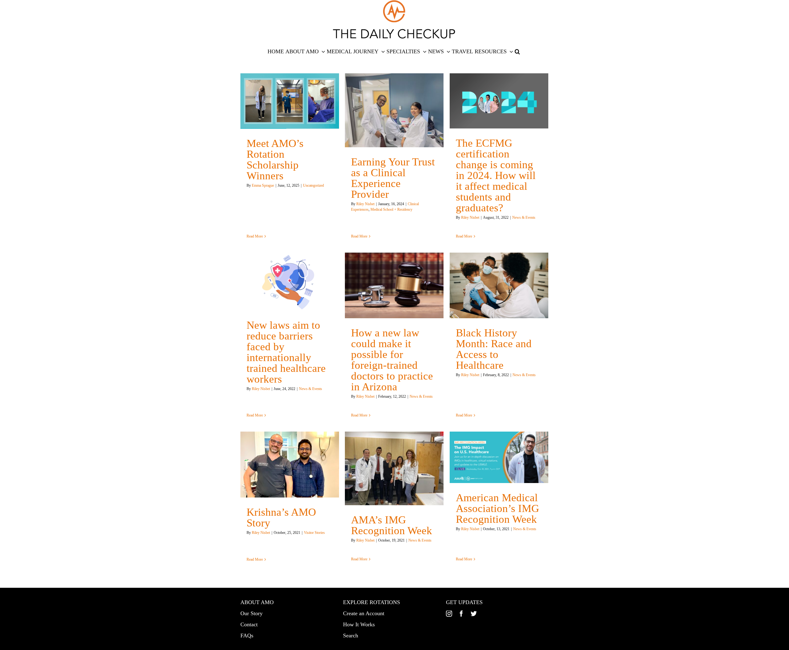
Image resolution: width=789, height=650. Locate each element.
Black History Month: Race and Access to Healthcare (494, 349)
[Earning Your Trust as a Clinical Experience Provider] (394, 110)
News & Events (523, 217)
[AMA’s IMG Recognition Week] (394, 469)
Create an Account (363, 613)
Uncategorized (313, 185)
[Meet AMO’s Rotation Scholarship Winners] (289, 101)
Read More (255, 236)
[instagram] (449, 614)
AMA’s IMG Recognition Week (391, 525)
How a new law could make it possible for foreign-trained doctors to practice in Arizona (392, 360)
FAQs (246, 635)
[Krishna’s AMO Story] (289, 465)
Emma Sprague (263, 185)
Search (350, 635)
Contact (249, 624)
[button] (517, 51)
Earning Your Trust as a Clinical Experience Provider (393, 178)
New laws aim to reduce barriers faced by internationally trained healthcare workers (286, 352)
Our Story (251, 613)
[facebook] (461, 614)
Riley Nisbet (365, 204)
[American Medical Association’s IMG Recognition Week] (499, 457)
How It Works (359, 624)
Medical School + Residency (391, 209)
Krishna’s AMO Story (281, 517)
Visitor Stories (314, 532)
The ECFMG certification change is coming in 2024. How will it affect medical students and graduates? (496, 175)
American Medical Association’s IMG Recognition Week (497, 508)
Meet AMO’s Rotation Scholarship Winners (275, 159)
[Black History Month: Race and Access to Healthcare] (499, 286)
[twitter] (474, 614)
